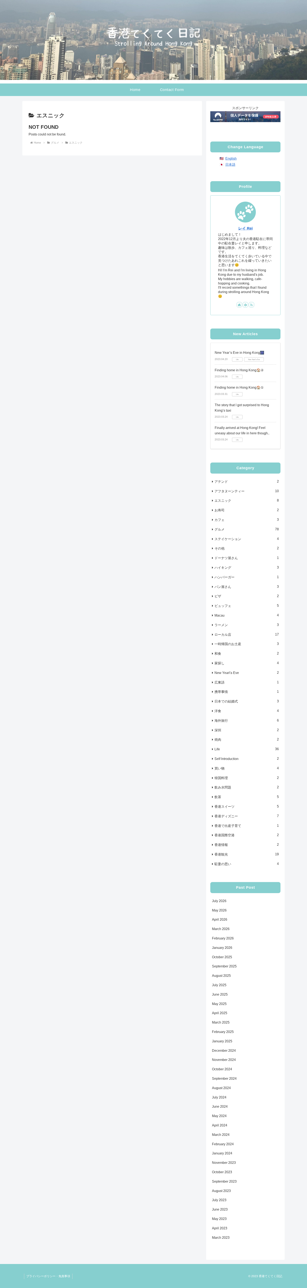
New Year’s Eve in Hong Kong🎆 (239, 352)
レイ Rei (245, 228)
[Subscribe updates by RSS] (251, 304)
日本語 (230, 164)
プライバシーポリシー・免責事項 (48, 1276)
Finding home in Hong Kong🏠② (239, 370)
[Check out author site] (239, 304)
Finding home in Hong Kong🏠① (239, 387)
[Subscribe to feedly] (245, 304)
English (231, 158)
